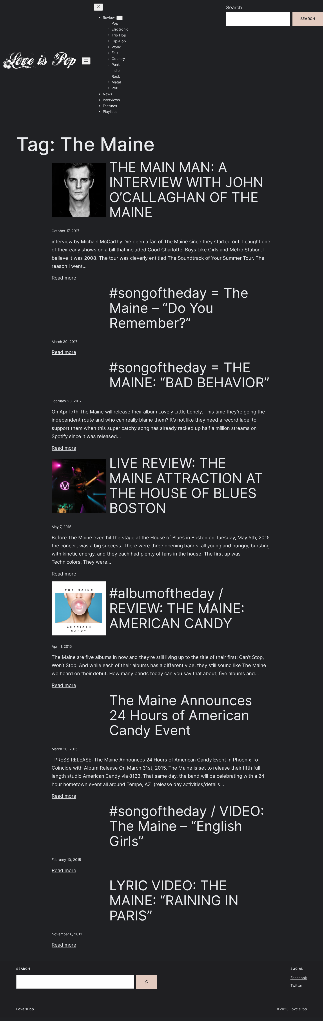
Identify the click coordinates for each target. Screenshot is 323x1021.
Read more (64, 278)
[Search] (146, 982)
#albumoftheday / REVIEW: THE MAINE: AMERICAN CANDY (177, 608)
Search (234, 7)
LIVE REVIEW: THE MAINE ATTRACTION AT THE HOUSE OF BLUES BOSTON (186, 486)
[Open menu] (86, 61)
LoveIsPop (25, 1009)
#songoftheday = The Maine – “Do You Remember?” (178, 307)
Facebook (298, 978)
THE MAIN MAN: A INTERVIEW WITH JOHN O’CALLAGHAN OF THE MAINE (186, 190)
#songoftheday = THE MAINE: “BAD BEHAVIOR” (189, 375)
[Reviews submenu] (119, 18)
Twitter (296, 985)
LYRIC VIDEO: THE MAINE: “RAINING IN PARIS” (174, 900)
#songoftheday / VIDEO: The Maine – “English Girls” (186, 826)
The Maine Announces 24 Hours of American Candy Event (180, 715)
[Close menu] (98, 7)
